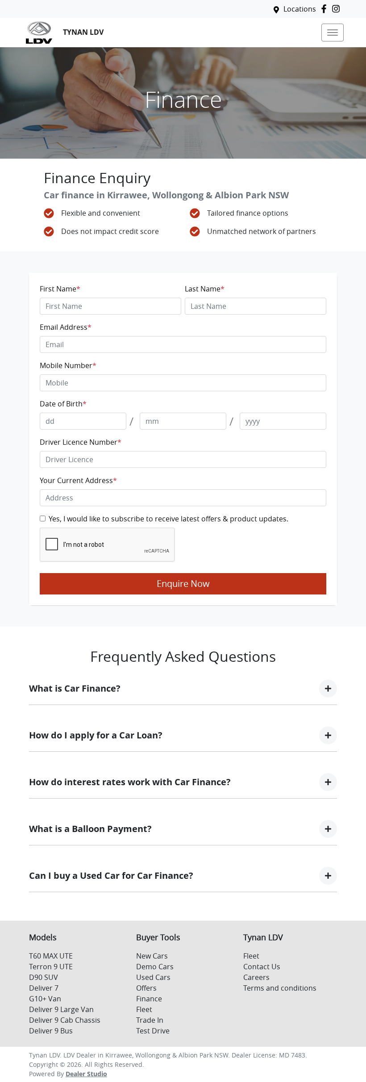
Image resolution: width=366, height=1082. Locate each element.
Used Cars (153, 977)
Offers (146, 988)
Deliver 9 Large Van (61, 1009)
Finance (149, 999)
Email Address (66, 327)
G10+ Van (45, 999)
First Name (60, 289)
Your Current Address (78, 480)
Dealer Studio (86, 1074)
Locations (299, 9)
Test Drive (153, 1031)
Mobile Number (68, 365)
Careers (256, 977)
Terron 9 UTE (51, 966)
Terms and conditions (279, 988)
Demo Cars (155, 966)
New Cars (152, 956)
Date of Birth (63, 404)
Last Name (205, 289)
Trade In (149, 1020)
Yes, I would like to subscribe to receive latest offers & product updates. (168, 519)
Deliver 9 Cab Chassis (64, 1020)
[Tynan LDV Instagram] (338, 8)
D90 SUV (43, 977)
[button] (332, 32)
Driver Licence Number (80, 442)
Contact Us (261, 966)
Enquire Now (183, 584)
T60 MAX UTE (51, 956)
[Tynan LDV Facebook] (326, 8)
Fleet (144, 1009)
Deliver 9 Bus (51, 1031)
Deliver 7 (43, 988)
